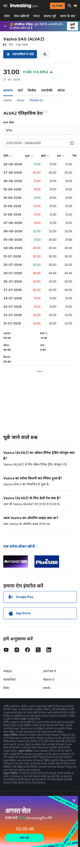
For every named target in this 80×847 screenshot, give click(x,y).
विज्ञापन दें (48, 679)
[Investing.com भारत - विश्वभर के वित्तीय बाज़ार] (24, 5)
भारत (36, 16)
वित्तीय (32, 90)
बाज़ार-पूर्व (50, 16)
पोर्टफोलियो (9, 679)
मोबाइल (7, 671)
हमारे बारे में (49, 671)
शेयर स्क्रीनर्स (21, 16)
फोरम (61, 90)
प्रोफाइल (20, 100)
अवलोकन (7, 100)
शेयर (7, 16)
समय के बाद (67, 16)
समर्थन (46, 688)
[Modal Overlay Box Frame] (39, 821)
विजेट (6, 688)
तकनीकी (47, 90)
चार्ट (20, 90)
